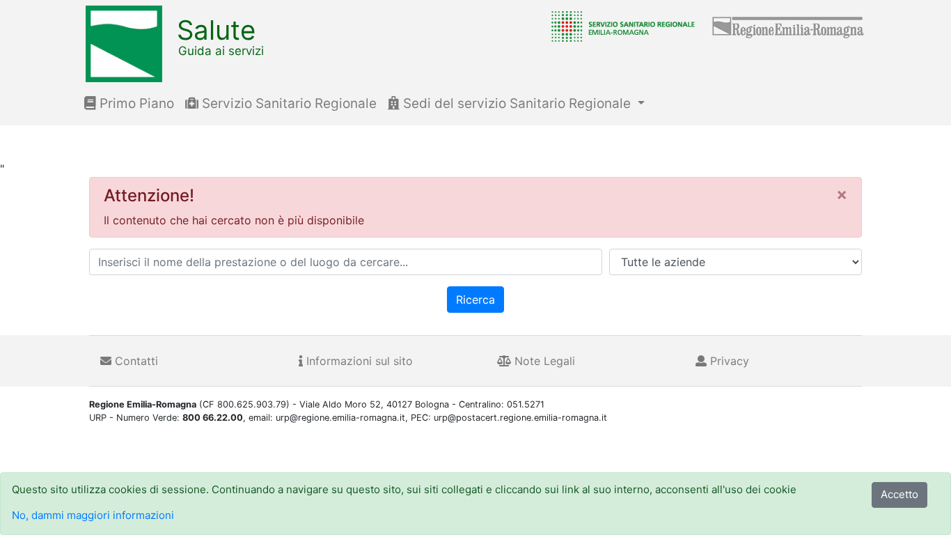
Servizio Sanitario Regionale (287, 103)
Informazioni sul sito (358, 361)
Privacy (728, 361)
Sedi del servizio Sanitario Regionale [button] (517, 103)
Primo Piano (135, 103)
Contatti (134, 361)
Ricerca (475, 300)
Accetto (899, 494)
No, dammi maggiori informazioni (93, 515)
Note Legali (543, 361)
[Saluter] (619, 26)
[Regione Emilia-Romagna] (788, 26)
